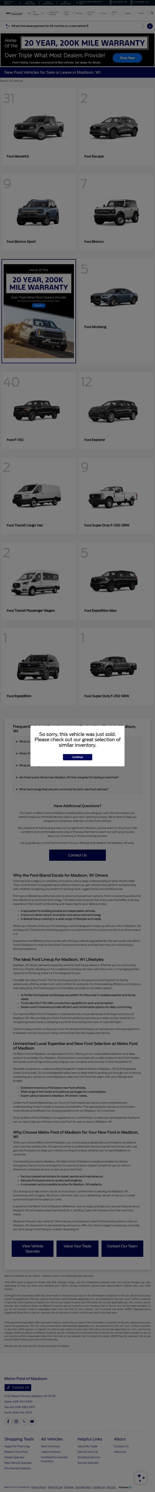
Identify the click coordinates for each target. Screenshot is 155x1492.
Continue (77, 757)
